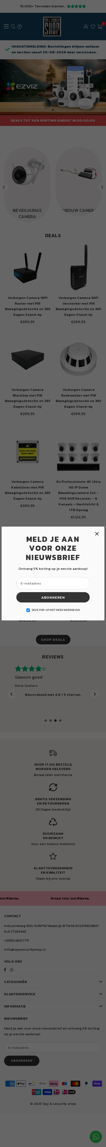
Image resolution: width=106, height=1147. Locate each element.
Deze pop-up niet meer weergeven (56, 610)
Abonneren (53, 597)
